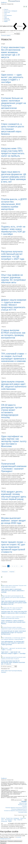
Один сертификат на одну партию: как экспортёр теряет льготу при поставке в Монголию (13, 441)
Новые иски (7, 12)
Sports (15, 670)
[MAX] (24, 6)
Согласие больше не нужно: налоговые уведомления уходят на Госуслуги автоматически (13, 102)
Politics (2, 670)
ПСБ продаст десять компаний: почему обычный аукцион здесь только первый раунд (13, 495)
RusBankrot (4, 2)
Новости (6, 9)
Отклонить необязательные (15, 841)
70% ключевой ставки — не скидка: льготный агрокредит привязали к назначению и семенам (14, 357)
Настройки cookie (22, 812)
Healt (9, 670)
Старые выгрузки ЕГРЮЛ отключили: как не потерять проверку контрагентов (13, 333)
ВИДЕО (6, 21)
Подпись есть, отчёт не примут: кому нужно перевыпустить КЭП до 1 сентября (13, 230)
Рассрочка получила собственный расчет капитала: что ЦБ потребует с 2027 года (12, 255)
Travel (12, 670)
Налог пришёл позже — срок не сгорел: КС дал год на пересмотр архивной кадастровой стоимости (13, 546)
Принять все (4, 841)
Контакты (24, 806)
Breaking (20, 670)
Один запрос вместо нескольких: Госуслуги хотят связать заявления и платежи (12, 590)
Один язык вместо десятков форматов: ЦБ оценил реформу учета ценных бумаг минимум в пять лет (13, 176)
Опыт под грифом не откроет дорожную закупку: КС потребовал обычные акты (13, 278)
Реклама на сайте (22, 804)
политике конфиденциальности (10, 837)
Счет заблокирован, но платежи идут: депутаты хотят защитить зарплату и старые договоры (13, 642)
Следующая (11, 571)
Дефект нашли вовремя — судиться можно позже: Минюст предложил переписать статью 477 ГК (13, 304)
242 (21, 566)
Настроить (3, 843)
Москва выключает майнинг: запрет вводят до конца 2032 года (13, 520)
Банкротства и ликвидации (10, 11)
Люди (5, 17)
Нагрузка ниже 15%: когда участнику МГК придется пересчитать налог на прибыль (12, 152)
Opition (6, 670)
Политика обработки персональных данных (16, 807)
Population (3, 672)
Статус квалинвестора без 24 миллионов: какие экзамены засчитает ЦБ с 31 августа (13, 52)
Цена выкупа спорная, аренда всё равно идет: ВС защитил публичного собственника (13, 385)
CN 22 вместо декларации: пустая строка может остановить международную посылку (11, 411)
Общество (6, 18)
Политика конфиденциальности (19, 809)
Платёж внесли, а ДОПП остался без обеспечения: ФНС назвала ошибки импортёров (14, 204)
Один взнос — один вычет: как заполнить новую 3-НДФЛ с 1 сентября (12, 78)
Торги (5, 14)
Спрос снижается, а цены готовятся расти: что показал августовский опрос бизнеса (12, 128)
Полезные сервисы (5, 35)
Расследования (8, 15)
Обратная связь (23, 803)
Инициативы (7, 20)
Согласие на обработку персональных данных (15, 810)
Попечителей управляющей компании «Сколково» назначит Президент (13, 467)
